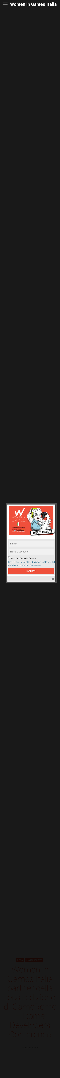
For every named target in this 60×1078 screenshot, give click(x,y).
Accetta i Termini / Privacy (23, 558)
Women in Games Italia (33, 4)
